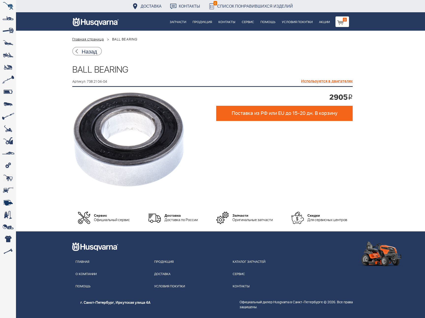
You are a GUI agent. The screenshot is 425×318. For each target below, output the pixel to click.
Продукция (202, 22)
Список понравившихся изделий (253, 5)
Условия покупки (297, 22)
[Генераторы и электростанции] (8, 178)
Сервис (248, 22)
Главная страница (88, 39)
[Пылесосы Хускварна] (8, 215)
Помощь (267, 22)
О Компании (86, 274)
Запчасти (178, 22)
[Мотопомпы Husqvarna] (8, 202)
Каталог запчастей (249, 262)
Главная (82, 262)
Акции (324, 22)
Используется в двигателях (327, 81)
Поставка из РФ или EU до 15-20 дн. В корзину (284, 113)
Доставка (151, 6)
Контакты (189, 6)
